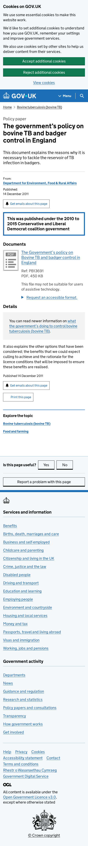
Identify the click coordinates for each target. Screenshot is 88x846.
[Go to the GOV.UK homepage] (19, 96)
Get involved (13, 732)
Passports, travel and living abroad (32, 632)
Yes (48, 465)
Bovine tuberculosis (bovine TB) (39, 107)
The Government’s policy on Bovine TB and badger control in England (50, 257)
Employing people (18, 599)
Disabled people (16, 574)
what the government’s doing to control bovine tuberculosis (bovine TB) (43, 326)
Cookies (38, 751)
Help (7, 751)
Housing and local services (25, 615)
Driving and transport (21, 583)
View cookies (44, 83)
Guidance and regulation (23, 691)
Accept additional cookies (44, 61)
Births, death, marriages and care (31, 534)
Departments (14, 675)
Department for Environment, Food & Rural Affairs (40, 183)
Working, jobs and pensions (26, 648)
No (67, 465)
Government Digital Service (26, 776)
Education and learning (22, 591)
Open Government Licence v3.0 (29, 797)
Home (7, 107)
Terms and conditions (20, 764)
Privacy (21, 751)
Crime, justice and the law (24, 566)
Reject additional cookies (44, 72)
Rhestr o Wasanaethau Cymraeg (30, 770)
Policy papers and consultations (29, 707)
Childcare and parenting (23, 550)
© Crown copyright (44, 835)
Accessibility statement (23, 758)
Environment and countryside (27, 607)
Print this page (21, 397)
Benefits (10, 525)
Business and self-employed (26, 542)
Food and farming (15, 431)
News (8, 683)
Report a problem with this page (44, 481)
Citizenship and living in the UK (28, 558)
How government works (23, 724)
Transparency (14, 715)
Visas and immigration (21, 640)
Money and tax (15, 623)
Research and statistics (23, 699)
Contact (53, 758)
